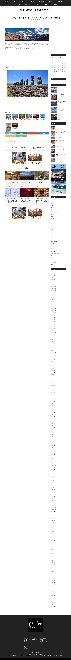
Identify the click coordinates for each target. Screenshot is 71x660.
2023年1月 (52, 350)
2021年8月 (52, 381)
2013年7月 (52, 558)
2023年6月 (52, 341)
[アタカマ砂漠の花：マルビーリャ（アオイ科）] (41, 175)
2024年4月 (52, 323)
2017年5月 (52, 474)
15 (62, 67)
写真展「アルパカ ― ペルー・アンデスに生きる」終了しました (62, 109)
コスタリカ (52, 227)
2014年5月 (52, 540)
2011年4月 (52, 593)
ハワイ (52, 234)
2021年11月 (52, 376)
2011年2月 (52, 595)
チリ (35, 19)
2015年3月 (52, 522)
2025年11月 (52, 288)
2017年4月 (52, 476)
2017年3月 (52, 478)
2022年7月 (52, 361)
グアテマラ (52, 229)
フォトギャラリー (34, 638)
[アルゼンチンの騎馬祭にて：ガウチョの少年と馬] (12, 175)
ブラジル (52, 207)
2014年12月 (52, 527)
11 (54, 67)
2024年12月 (52, 308)
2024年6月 (52, 319)
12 (56, 67)
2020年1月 (52, 416)
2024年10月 (52, 312)
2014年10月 (52, 531)
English (46, 4)
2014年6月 (52, 538)
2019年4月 (52, 432)
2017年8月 (52, 469)
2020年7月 (52, 405)
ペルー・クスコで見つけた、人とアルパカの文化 (61, 95)
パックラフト (53, 260)
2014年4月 (52, 542)
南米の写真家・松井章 (42, 1)
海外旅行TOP (33, 634)
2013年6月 (52, 560)
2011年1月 (52, 597)
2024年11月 (52, 310)
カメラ (52, 243)
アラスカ (52, 232)
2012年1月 (52, 591)
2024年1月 (52, 328)
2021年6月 (52, 385)
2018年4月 (52, 454)
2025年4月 (52, 301)
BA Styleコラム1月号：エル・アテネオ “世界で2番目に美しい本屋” (41, 201)
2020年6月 (52, 407)
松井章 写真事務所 (13, 198)
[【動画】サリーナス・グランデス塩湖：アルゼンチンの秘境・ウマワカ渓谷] (12, 192)
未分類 (52, 264)
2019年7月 (52, 427)
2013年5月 (52, 562)
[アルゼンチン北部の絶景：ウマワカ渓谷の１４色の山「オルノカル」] (27, 175)
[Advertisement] (27, 24)
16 (64, 67)
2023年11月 (52, 332)
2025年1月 (52, 306)
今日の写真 (52, 248)
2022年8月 (52, 359)
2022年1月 (52, 372)
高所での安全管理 (53, 255)
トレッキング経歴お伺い (43, 638)
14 (60, 67)
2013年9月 (52, 555)
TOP (14, 1)
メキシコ (52, 225)
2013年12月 (52, 549)
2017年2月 (52, 480)
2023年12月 (52, 330)
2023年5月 (52, 343)
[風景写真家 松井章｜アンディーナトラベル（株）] (6, 1)
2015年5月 (52, 518)
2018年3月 (52, 456)
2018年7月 (52, 449)
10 (52, 67)
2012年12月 (52, 571)
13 (58, 67)
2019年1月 (52, 438)
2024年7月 (52, 317)
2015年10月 (52, 509)
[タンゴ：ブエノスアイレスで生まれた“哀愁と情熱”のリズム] (27, 192)
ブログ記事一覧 (26, 648)
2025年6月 (52, 297)
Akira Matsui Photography (27, 645)
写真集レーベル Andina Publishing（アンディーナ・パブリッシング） (27, 639)
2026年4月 (52, 279)
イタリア (52, 216)
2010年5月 (52, 602)
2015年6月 (52, 516)
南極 (51, 218)
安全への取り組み (42, 639)
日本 (51, 223)
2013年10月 (52, 553)
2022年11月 (52, 354)
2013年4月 (52, 564)
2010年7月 (52, 600)
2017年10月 (52, 465)
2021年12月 (52, 374)
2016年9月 (52, 489)
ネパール (52, 236)
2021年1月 (52, 394)
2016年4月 (52, 498)
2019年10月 (52, 421)
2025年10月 (52, 290)
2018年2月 (52, 458)
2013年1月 (52, 569)
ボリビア (52, 203)
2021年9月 (52, 379)
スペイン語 (52, 251)
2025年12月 (52, 286)
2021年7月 (52, 383)
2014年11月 (52, 529)
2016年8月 (52, 491)
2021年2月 (52, 392)
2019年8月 (52, 425)
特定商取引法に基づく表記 (43, 641)
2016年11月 (52, 485)
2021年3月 (52, 390)
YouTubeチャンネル (34, 639)
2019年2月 (52, 436)
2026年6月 (52, 275)
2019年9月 (52, 423)
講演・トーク (51, 1)
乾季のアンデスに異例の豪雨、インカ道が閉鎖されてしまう (61, 89)
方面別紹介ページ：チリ (10, 66)
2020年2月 (52, 414)
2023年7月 (52, 339)
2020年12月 (52, 396)
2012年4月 (52, 586)
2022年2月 (52, 370)
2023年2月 (52, 348)
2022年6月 (52, 363)
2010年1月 (52, 606)
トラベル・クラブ (53, 262)
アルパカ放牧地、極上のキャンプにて (61, 102)
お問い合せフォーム (26, 634)
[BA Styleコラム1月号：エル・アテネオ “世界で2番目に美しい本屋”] (41, 192)
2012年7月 (52, 580)
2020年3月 (52, 412)
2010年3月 (52, 604)
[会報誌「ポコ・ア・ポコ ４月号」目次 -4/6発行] (8, 127)
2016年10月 (52, 487)
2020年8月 (52, 403)
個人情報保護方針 (42, 640)
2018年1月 (52, 460)
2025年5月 (52, 299)
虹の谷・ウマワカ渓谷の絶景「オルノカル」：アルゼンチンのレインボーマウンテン (60, 150)
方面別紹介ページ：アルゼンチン (11, 67)
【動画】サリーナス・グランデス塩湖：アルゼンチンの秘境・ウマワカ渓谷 (12, 201)
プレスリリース (26, 641)
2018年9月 (52, 445)
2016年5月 (52, 496)
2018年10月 (52, 443)
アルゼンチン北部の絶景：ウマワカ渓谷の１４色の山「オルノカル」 (26, 184)
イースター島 (20, 141)
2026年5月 (52, 277)
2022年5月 (52, 365)
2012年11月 (52, 573)
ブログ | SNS (32, 1)
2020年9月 (52, 401)
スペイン (52, 214)
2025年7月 (52, 295)
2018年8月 (52, 447)
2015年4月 (52, 520)
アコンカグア (16, 141)
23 (64, 69)
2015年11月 (52, 507)
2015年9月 (52, 511)
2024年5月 (52, 321)
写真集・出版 (60, 1)
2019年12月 (52, 418)
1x (51, 246)
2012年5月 (52, 584)
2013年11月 (52, 551)
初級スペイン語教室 (28, 4)
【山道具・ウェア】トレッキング (55, 253)
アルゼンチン (32, 19)
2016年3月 (52, 500)
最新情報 (23, 1)
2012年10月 (52, 575)
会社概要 (37, 4)
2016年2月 (52, 502)
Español (25, 646)
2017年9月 (52, 467)
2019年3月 (52, 434)
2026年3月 (52, 281)
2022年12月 (52, 352)
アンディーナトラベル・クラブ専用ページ (12, 64)
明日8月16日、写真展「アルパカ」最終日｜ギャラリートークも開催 (62, 116)
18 (54, 69)
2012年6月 (52, 582)
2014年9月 (52, 533)
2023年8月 (52, 337)
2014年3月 (52, 544)
